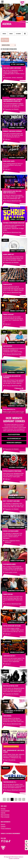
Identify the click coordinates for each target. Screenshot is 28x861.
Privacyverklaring (6, 828)
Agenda (3, 813)
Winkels (3, 808)
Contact (3, 826)
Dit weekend (18, 33)
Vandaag (4, 33)
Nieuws (3, 824)
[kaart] (26, 841)
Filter (6, 40)
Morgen (11, 33)
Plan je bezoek (5, 817)
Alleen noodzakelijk (14, 438)
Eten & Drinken (5, 815)
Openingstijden (5, 810)
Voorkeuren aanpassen (14, 442)
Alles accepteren (14, 434)
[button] (23, 856)
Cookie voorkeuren (14, 858)
